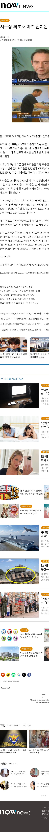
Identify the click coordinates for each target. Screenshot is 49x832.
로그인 (43, 807)
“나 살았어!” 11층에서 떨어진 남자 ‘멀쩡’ (17, 295)
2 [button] (43, 795)
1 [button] (41, 795)
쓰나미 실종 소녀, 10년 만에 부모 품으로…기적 (20, 291)
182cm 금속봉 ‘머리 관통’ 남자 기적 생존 (17, 299)
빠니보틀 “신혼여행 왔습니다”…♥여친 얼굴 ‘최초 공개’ (29, 751)
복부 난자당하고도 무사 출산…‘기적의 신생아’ (19, 303)
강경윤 (2, 37)
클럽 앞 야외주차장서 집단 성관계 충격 (16, 287)
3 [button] (45, 795)
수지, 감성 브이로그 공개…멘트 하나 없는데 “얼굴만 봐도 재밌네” (19, 774)
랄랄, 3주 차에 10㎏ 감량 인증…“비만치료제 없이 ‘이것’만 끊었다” (19, 786)
